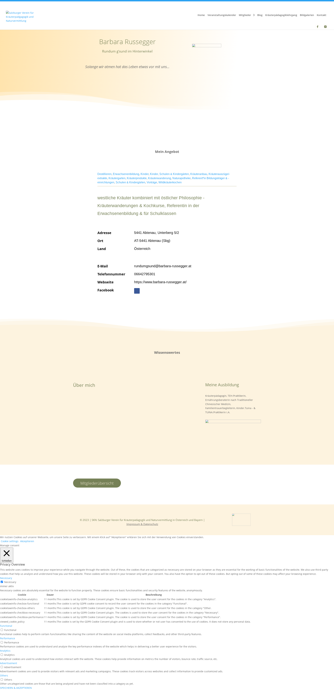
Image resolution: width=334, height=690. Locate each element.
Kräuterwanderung (159, 178)
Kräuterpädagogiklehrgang (281, 15)
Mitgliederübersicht (97, 483)
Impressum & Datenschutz (142, 524)
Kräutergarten (117, 178)
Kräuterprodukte (137, 178)
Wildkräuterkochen (170, 182)
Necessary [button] (6, 578)
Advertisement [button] (8, 663)
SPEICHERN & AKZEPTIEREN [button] (16, 687)
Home (201, 15)
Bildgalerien (307, 15)
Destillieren (104, 174)
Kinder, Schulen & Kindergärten (169, 174)
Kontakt (321, 15)
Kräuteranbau (198, 174)
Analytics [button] (5, 650)
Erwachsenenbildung (126, 174)
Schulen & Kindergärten (130, 182)
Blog (260, 15)
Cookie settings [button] (9, 541)
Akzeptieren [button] (27, 541)
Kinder (145, 174)
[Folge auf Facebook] (137, 291)
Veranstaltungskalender (222, 15)
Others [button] (4, 675)
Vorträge (152, 182)
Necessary (10, 582)
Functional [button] (6, 625)
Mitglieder (245, 15)
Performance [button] (7, 638)
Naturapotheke (181, 178)
